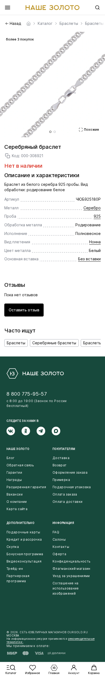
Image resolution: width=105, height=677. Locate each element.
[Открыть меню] (7, 7)
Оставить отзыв (24, 310)
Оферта (59, 554)
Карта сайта (16, 509)
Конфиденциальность (71, 561)
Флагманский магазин (71, 569)
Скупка (12, 547)
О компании (16, 502)
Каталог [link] (45, 23)
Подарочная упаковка (71, 487)
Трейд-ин (14, 569)
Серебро (92, 208)
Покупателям (63, 448)
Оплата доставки (67, 502)
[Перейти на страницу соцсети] (14, 431)
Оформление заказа (70, 472)
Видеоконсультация (23, 561)
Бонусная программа (24, 554)
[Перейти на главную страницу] (52, 7)
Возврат (59, 465)
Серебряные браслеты (54, 343)
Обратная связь (20, 465)
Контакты (60, 547)
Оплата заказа (64, 494)
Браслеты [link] (69, 23)
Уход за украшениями (71, 576)
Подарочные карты (23, 532)
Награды (14, 480)
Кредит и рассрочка (24, 539)
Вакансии (14, 494)
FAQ (55, 532)
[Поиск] (97, 7)
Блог (10, 458)
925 (97, 216)
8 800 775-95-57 (26, 394)
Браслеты (16, 343)
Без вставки (89, 259)
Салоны (59, 539)
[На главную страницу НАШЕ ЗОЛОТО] (35, 373)
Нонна (95, 242)
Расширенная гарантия (26, 487)
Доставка (60, 458)
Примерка (61, 480)
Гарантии (14, 472)
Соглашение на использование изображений (65, 588)
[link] (28, 23)
